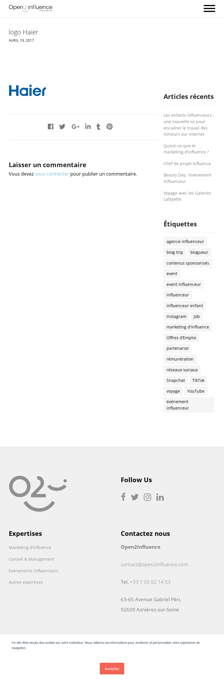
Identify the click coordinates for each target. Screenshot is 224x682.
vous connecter (52, 174)
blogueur (199, 252)
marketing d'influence (188, 327)
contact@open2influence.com (154, 564)
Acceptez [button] (112, 668)
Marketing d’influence (30, 547)
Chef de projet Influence (187, 163)
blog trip (175, 252)
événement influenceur (178, 405)
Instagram (176, 316)
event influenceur (184, 284)
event (172, 273)
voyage (173, 391)
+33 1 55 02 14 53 (150, 581)
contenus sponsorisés (188, 263)
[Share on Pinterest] (109, 126)
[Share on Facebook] (50, 126)
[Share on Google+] (75, 126)
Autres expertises (26, 582)
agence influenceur (185, 241)
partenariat (178, 348)
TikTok (198, 380)
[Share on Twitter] (62, 126)
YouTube (195, 391)
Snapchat (176, 380)
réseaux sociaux (182, 370)
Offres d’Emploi (181, 337)
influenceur (178, 295)
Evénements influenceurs (33, 570)
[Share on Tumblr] (99, 126)
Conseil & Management (31, 559)
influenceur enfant (185, 305)
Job (197, 316)
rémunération (180, 359)
